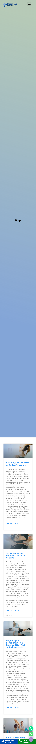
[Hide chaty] (31, 739)
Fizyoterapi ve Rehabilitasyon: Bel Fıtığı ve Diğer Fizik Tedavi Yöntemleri (16, 643)
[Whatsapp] (31, 734)
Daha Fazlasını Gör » (12, 523)
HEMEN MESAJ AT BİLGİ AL (10, 741)
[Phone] (31, 728)
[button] (29, 4)
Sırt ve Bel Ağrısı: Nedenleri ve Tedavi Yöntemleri (16, 555)
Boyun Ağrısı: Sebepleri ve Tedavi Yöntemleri (17, 464)
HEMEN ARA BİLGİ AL (27, 741)
